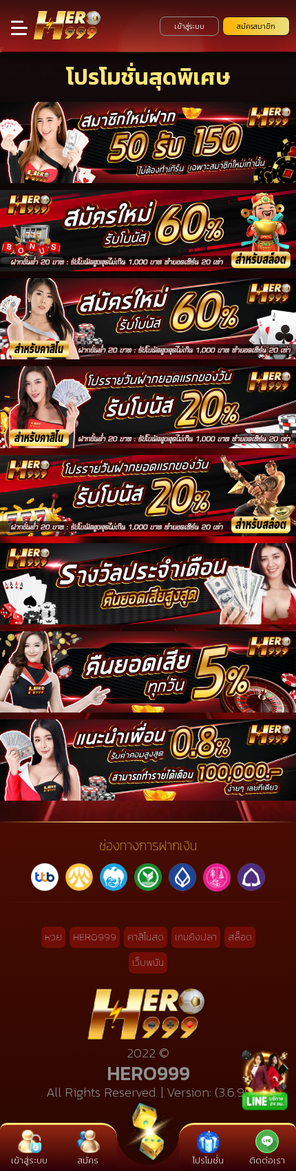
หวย (53, 937)
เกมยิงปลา (196, 937)
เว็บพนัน (148, 963)
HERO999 (94, 937)
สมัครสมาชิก (256, 26)
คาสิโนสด (145, 937)
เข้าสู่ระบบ (189, 26)
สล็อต (240, 937)
